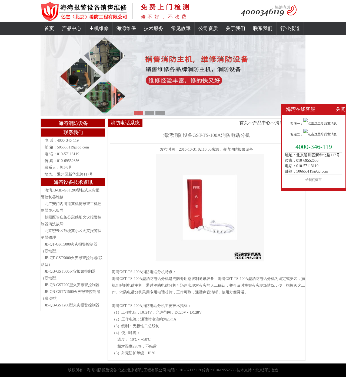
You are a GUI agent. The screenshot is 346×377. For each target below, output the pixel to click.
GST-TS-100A (130, 272)
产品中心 (71, 28)
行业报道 (290, 28)
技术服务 (153, 28)
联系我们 (262, 28)
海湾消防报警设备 (238, 149)
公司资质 (208, 28)
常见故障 (181, 28)
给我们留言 (313, 180)
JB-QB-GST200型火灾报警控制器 (72, 285)
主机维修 (99, 28)
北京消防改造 (266, 370)
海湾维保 (126, 28)
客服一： (296, 123)
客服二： (296, 134)
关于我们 (235, 28)
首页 (49, 28)
